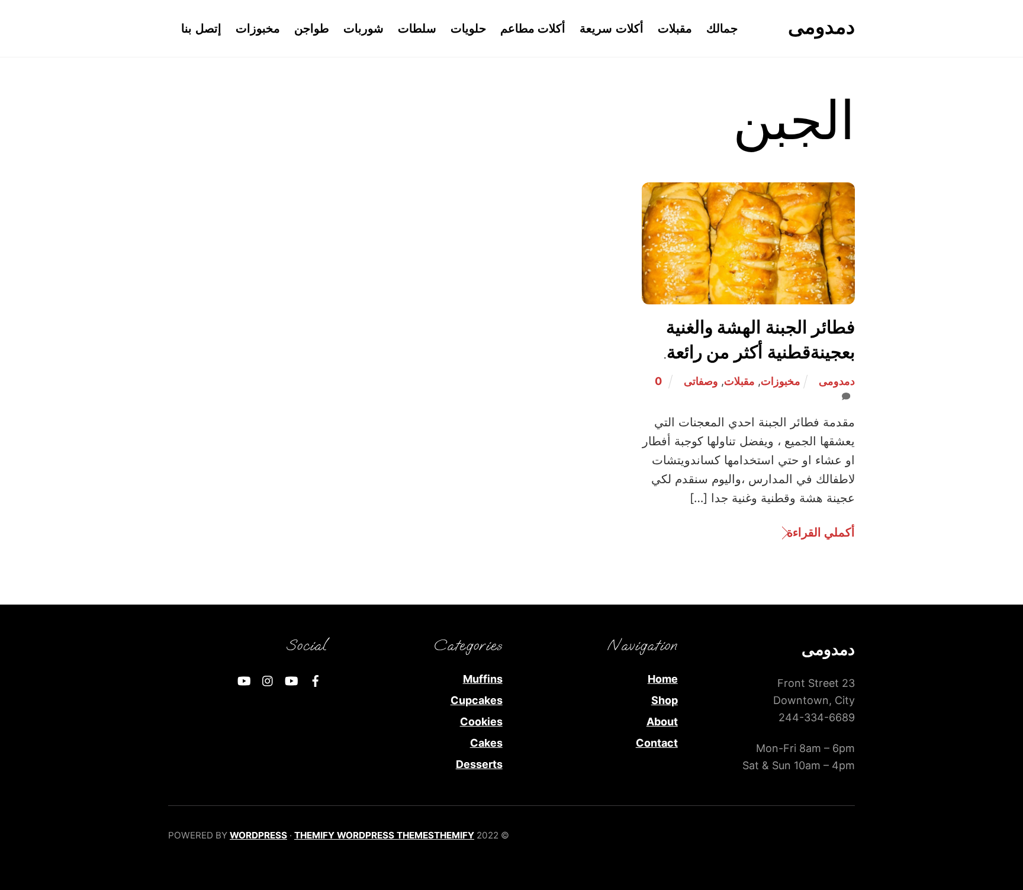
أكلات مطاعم (533, 28)
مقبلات (675, 28)
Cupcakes (477, 700)
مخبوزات (258, 28)
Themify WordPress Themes (364, 835)
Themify (454, 835)
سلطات (417, 28)
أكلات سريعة (612, 28)
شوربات (363, 28)
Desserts (479, 764)
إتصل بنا (201, 28)
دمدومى (837, 381)
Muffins (483, 679)
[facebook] (315, 679)
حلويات (468, 28)
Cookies (481, 721)
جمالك (722, 28)
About (662, 721)
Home (663, 679)
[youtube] (292, 679)
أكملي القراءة (821, 532)
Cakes (486, 743)
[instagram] (268, 679)
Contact (657, 743)
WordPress (258, 835)
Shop (664, 700)
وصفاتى (701, 381)
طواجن (311, 28)
